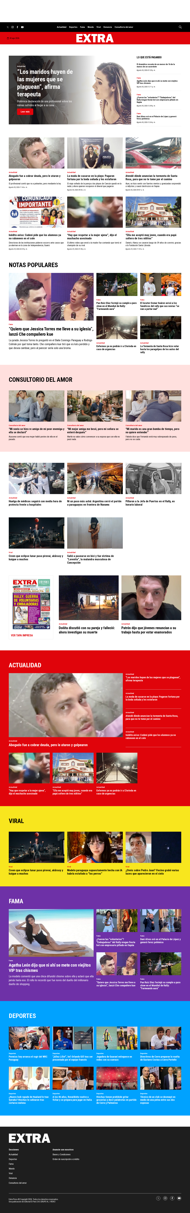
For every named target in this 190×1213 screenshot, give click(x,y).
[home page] (95, 38)
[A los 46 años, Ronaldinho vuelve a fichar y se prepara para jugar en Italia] (73, 1078)
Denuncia (107, 27)
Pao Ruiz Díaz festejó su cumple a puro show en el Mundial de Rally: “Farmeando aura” (116, 306)
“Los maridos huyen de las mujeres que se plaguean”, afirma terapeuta (45, 83)
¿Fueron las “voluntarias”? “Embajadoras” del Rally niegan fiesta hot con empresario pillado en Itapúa (157, 99)
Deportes (73, 27)
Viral (99, 27)
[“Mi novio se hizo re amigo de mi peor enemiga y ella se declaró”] (36, 406)
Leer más (25, 111)
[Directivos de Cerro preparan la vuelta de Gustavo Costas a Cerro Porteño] (160, 1038)
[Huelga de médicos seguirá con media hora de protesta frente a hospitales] (36, 478)
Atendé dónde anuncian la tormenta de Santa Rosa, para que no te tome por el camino (151, 177)
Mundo (91, 27)
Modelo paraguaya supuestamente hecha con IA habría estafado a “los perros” (94, 872)
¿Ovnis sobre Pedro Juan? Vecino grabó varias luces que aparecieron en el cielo (152, 872)
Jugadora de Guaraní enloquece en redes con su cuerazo (114, 1058)
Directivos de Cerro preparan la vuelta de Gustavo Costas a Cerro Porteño (160, 1058)
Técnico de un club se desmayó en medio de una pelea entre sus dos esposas (157, 1099)
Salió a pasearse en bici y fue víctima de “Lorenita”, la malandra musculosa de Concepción (90, 559)
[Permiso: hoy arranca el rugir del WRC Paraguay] (29, 1038)
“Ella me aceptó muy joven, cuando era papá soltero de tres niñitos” (151, 236)
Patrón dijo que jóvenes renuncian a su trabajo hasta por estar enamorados (148, 630)
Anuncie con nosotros (63, 1149)
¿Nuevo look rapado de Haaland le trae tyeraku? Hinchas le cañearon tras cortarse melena (29, 1099)
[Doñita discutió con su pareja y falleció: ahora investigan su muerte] (89, 597)
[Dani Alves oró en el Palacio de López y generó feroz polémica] (160, 920)
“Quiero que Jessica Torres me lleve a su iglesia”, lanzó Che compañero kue (51, 331)
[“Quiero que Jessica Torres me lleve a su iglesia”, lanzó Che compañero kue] (51, 297)
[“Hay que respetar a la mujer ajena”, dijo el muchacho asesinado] (95, 212)
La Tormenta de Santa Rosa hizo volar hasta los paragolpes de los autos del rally (159, 349)
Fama (82, 27)
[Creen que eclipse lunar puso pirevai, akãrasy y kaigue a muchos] (36, 533)
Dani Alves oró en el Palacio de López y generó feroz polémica (160, 941)
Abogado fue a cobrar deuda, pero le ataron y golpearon (48, 745)
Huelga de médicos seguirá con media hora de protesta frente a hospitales (35, 503)
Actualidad (61, 27)
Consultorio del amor (124, 27)
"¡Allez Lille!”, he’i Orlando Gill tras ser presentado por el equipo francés (73, 1058)
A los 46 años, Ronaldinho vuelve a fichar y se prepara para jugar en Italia (72, 1098)
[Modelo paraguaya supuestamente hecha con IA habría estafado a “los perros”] (95, 847)
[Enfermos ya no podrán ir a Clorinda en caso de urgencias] (116, 327)
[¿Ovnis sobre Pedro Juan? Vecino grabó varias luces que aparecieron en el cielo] (153, 847)
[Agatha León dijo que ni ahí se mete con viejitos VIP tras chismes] (51, 933)
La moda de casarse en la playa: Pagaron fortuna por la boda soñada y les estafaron (91, 177)
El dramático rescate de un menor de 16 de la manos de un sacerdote (156, 65)
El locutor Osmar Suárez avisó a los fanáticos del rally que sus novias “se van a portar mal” (159, 306)
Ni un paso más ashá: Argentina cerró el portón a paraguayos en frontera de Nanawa (94, 503)
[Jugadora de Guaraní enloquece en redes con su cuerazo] (116, 1038)
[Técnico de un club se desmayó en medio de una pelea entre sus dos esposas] (160, 1078)
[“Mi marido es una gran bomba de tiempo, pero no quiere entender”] (153, 406)
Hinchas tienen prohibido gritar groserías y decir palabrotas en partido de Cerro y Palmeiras (116, 1099)
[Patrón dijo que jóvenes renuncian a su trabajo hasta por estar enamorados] (151, 597)
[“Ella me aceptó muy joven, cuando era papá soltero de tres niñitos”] (153, 212)
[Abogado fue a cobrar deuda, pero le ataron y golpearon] (36, 153)
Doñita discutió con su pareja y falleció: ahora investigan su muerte (87, 630)
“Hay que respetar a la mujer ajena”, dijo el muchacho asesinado (27, 792)
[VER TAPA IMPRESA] (31, 607)
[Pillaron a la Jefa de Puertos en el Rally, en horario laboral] (153, 478)
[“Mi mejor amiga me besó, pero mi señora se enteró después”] (95, 406)
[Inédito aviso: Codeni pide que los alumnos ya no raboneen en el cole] (36, 212)
